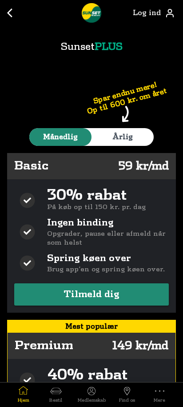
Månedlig (60, 137)
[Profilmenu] (169, 13)
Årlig (122, 137)
